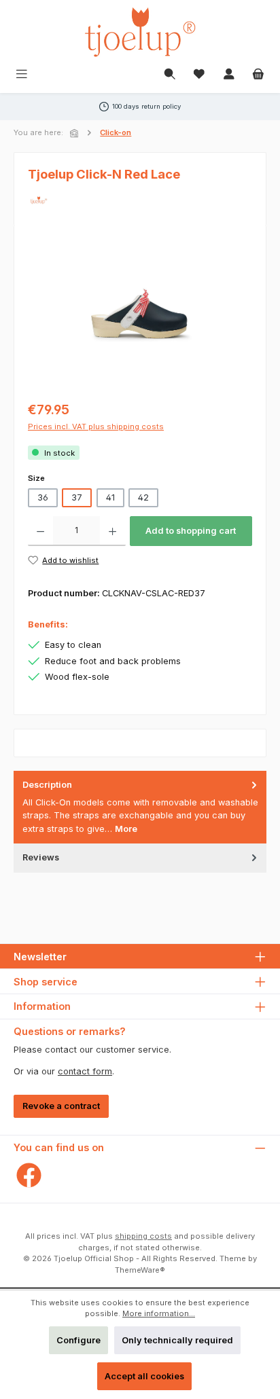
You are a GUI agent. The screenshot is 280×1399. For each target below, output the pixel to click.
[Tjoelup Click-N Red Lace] (140, 315)
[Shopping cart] (258, 75)
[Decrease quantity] (40, 531)
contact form (85, 1071)
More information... (158, 1313)
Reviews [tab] (40, 857)
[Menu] (22, 75)
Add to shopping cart (190, 531)
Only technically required (177, 1340)
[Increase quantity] (112, 531)
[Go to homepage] (140, 32)
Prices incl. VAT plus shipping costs (96, 426)
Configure (78, 1340)
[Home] (75, 133)
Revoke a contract (61, 1106)
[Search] (170, 75)
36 (42, 497)
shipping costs (143, 1236)
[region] (140, 315)
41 (110, 497)
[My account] (229, 75)
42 (143, 497)
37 (76, 497)
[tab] (140, 807)
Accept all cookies (144, 1376)
